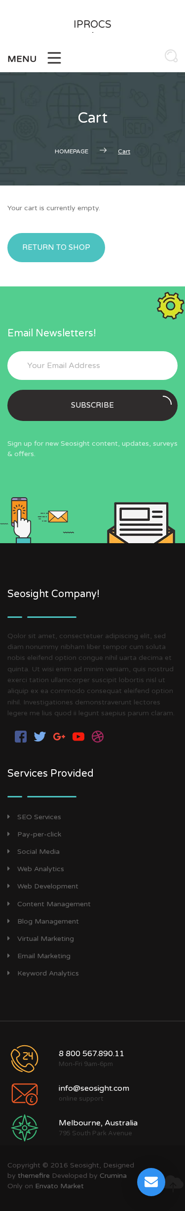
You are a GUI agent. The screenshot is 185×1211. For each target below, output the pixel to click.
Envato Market (59, 1186)
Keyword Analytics (48, 973)
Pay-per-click (39, 834)
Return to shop (56, 247)
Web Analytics (40, 869)
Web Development (47, 886)
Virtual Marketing (45, 938)
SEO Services (39, 817)
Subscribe (92, 405)
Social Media (38, 851)
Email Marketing (44, 956)
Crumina (113, 1175)
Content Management (54, 904)
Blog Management (48, 921)
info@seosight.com (94, 1088)
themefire (34, 1175)
